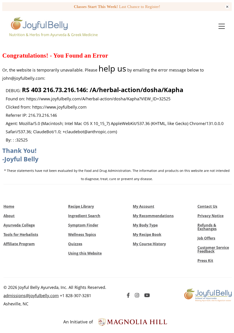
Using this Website (85, 253)
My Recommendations (153, 215)
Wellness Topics (82, 234)
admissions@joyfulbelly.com (31, 295)
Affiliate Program (19, 243)
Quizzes (75, 243)
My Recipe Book (147, 234)
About (9, 215)
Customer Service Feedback (213, 249)
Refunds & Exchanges (207, 227)
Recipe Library (81, 206)
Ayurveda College (19, 225)
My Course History (149, 243)
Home (8, 206)
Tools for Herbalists (20, 234)
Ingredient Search (84, 215)
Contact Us (207, 206)
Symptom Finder (83, 225)
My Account (143, 206)
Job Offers (206, 238)
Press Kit (205, 260)
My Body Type (145, 225)
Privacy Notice (210, 215)
